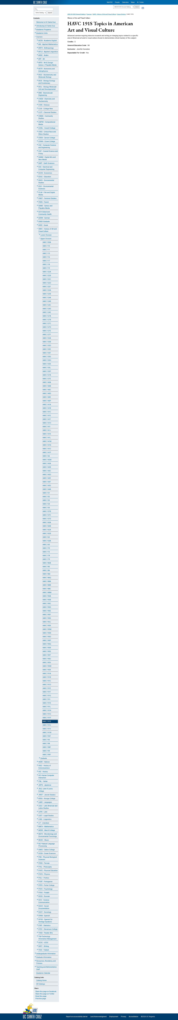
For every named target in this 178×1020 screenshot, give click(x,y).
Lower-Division (46, 235)
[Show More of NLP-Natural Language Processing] (37, 843)
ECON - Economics (45, 173)
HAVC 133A (47, 338)
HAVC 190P (47, 640)
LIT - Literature (43, 823)
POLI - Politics (43, 878)
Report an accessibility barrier (77, 1017)
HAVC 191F (47, 692)
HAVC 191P (47, 718)
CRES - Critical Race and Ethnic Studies (47, 133)
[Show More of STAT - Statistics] (37, 925)
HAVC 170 (46, 548)
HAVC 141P (47, 452)
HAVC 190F (47, 615)
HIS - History (43, 772)
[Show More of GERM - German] (37, 217)
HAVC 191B (47, 677)
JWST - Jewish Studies (46, 795)
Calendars (125, 2)
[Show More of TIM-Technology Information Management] (37, 936)
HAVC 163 (46, 537)
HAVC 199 (46, 751)
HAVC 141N (47, 445)
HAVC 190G (47, 618)
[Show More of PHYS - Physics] (37, 874)
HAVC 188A (47, 581)
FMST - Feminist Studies (47, 198)
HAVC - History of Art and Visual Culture (47, 230)
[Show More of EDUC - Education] (37, 176)
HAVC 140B (47, 386)
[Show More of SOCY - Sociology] (37, 912)
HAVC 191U (47, 725)
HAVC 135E (47, 349)
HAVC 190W (47, 666)
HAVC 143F (47, 482)
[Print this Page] (143, 8)
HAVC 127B (47, 320)
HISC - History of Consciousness (44, 767)
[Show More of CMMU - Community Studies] (37, 116)
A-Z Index (140, 2)
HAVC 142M (47, 460)
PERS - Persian (44, 863)
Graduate (43, 758)
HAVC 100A (47, 242)
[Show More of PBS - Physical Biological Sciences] (37, 857)
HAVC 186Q (47, 578)
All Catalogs (40, 984)
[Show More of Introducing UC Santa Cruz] (35, 25)
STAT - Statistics (44, 925)
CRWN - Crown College (46, 141)
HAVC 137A (47, 375)
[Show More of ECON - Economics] (37, 172)
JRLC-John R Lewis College (45, 790)
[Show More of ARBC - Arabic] (37, 55)
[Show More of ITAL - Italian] (37, 781)
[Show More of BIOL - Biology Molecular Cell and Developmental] (37, 86)
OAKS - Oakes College (46, 850)
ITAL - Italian (42, 781)
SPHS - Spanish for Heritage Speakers (45, 920)
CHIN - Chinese (44, 105)
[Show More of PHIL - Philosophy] (37, 866)
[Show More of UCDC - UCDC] (37, 942)
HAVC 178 (46, 556)
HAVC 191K (47, 703)
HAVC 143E (47, 478)
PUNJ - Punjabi (43, 893)
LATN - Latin (42, 812)
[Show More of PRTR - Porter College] (37, 885)
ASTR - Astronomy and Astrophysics (46, 70)
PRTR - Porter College (46, 885)
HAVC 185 (46, 567)
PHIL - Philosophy (45, 867)
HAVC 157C (47, 515)
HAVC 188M (47, 592)
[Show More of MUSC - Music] (37, 840)
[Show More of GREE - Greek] (37, 225)
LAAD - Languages (45, 802)
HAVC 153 (46, 500)
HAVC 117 (46, 261)
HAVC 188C (47, 589)
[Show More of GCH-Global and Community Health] (37, 211)
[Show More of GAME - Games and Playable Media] (37, 205)
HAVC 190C (47, 603)
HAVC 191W (47, 732)
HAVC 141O (47, 449)
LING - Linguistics (44, 819)
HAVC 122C (47, 279)
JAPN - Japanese (44, 785)
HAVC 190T (47, 655)
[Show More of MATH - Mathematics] (37, 826)
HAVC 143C (47, 471)
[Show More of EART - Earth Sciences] (37, 163)
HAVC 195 (46, 740)
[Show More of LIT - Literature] (37, 822)
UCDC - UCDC (43, 943)
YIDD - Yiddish (43, 950)
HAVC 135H (47, 360)
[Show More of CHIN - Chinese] (37, 104)
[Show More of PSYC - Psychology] (37, 888)
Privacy (123, 1017)
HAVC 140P (47, 401)
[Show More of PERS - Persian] (37, 863)
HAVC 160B (47, 526)
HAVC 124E (47, 312)
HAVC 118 (46, 264)
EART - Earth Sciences (46, 163)
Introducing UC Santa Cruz (45, 26)
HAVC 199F (47, 755)
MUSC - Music (43, 840)
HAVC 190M (47, 629)
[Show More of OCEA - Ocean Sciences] (37, 853)
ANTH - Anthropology (46, 48)
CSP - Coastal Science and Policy (48, 152)
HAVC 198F (47, 747)
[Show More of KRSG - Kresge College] (37, 798)
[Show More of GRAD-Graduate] (37, 221)
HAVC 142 (46, 456)
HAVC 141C (47, 412)
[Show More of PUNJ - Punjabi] (37, 892)
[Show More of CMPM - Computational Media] (37, 121)
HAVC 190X (47, 670)
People (117, 2)
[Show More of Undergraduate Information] (35, 953)
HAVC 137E (47, 379)
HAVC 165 (46, 545)
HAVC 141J (47, 430)
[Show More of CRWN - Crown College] (37, 141)
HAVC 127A (47, 316)
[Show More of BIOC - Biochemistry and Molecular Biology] (37, 74)
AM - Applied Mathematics (48, 44)
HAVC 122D (47, 283)
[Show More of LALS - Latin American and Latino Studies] (37, 805)
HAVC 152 (46, 497)
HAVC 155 (46, 508)
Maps (133, 2)
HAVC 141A (47, 404)
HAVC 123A (47, 290)
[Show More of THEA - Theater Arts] (37, 932)
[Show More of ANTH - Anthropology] (37, 47)
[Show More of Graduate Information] (35, 957)
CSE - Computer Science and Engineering (47, 146)
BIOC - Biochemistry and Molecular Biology (47, 76)
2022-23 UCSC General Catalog (76, 14)
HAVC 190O (47, 637)
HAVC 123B (47, 294)
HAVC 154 (46, 504)
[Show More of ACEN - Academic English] (37, 40)
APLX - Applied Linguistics (48, 52)
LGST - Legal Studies (46, 816)
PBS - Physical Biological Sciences (47, 858)
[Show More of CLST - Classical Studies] (37, 112)
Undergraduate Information (46, 954)
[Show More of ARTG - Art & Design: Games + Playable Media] (37, 62)
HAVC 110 (46, 246)
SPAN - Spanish (44, 916)
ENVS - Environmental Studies (46, 181)
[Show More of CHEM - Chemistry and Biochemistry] (37, 98)
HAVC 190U (47, 659)
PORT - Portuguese (45, 882)
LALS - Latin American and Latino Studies (47, 807)
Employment (113, 1017)
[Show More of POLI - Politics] (37, 877)
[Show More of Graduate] (39, 758)
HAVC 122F (47, 287)
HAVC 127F (47, 334)
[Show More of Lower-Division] (39, 234)
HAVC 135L (47, 368)
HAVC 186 (46, 570)
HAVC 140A (47, 382)
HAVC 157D (47, 519)
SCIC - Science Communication (43, 901)
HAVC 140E (47, 397)
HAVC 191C (47, 681)
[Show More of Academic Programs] (35, 29)
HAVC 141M (47, 441)
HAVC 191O (47, 714)
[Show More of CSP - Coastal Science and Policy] (37, 151)
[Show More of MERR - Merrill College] (37, 830)
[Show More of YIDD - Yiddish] (37, 949)
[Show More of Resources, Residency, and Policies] (35, 960)
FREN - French (43, 202)
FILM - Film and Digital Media (46, 193)
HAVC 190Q (47, 644)
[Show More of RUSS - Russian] (37, 896)
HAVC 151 (46, 493)
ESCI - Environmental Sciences (45, 187)
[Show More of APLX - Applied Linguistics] (37, 51)
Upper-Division (45, 239)
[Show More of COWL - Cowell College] (37, 128)
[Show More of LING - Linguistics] (37, 819)
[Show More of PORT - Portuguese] (37, 881)
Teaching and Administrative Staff (46, 968)
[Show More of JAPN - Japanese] (37, 785)
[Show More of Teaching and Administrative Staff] (35, 967)
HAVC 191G (47, 696)
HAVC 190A (47, 596)
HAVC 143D (47, 475)
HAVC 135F (47, 353)
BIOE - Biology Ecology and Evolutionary (46, 82)
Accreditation (133, 1017)
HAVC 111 (46, 250)
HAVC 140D (47, 393)
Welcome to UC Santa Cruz (46, 22)
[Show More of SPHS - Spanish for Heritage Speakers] (37, 919)
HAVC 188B (47, 585)
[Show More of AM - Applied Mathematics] (37, 44)
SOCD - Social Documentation (43, 907)
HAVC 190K (47, 626)
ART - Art (41, 59)
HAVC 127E (47, 331)
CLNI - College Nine (45, 109)
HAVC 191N (47, 710)
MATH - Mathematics (46, 827)
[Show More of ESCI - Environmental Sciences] (37, 186)
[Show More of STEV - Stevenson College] (37, 929)
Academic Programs (43, 30)
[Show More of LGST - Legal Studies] (37, 815)
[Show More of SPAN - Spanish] (37, 915)
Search (50, 12)
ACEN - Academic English (47, 41)
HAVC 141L (47, 438)
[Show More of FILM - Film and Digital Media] (37, 192)
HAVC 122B (47, 275)
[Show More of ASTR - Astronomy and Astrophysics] (37, 68)
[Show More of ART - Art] (37, 58)
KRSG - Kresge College (46, 798)
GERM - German (44, 218)
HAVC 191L (47, 707)
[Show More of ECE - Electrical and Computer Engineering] (37, 166)
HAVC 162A (47, 530)
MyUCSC (110, 2)
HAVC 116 (46, 257)
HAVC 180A (47, 563)
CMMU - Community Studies (45, 117)
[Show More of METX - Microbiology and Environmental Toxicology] (37, 833)
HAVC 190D (47, 607)
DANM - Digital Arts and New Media (47, 158)
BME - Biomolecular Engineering (45, 94)
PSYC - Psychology (45, 889)
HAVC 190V (47, 662)
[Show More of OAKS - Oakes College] (37, 849)
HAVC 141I (46, 427)
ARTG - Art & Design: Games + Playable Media (47, 64)
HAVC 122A (47, 272)
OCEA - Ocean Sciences (47, 853)
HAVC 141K (47, 434)
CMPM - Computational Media (46, 123)
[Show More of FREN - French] (37, 202)
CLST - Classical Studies (47, 112)
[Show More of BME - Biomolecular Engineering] (37, 92)
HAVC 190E (47, 611)
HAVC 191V (47, 729)
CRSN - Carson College (46, 138)
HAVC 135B (47, 342)
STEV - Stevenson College (47, 929)
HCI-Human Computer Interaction (46, 776)
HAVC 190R (47, 648)
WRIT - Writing (43, 946)
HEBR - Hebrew (44, 762)
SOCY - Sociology (44, 912)
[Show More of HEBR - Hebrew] (37, 761)
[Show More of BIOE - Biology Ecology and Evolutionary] (37, 80)
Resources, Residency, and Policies (46, 962)
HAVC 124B (47, 301)
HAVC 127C (47, 323)
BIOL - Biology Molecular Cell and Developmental (47, 88)
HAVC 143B (47, 467)
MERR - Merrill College (46, 830)
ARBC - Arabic (43, 55)
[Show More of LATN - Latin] (37, 811)
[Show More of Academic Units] (35, 33)
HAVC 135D (47, 345)
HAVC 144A (47, 489)
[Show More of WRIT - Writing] (37, 946)
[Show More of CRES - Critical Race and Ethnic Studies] (37, 131)
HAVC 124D (47, 309)
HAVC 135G (47, 357)
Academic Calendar (43, 973)
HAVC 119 (46, 268)
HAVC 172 (46, 552)
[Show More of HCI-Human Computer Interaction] (37, 775)
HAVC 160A (47, 522)
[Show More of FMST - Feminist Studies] (37, 198)
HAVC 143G (47, 486)
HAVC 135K (47, 364)
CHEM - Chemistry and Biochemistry (46, 100)
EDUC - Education (44, 177)
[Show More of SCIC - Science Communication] (37, 899)
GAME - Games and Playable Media (45, 207)
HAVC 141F (47, 419)
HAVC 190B (47, 600)
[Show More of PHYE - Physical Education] (37, 870)
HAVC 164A (47, 541)
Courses (39, 37)
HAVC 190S (47, 651)
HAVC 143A (47, 463)
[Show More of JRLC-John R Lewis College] (37, 788)
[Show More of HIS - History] (37, 771)
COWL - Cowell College (46, 128)
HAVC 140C (47, 390)
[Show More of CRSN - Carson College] (37, 137)
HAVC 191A (47, 673)
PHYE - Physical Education (48, 870)
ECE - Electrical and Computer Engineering (46, 168)
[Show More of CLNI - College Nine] (37, 108)
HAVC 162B (47, 533)
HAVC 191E (47, 688)
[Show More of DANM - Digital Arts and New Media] (37, 157)
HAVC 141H (47, 423)
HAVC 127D (47, 327)
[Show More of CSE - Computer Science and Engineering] (37, 145)
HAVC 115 (46, 253)
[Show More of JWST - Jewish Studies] (37, 794)
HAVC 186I (46, 574)
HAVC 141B (47, 408)
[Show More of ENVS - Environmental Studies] (37, 180)
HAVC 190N (47, 633)
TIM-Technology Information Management (47, 937)
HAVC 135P (47, 371)
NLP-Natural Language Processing (46, 845)
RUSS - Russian (44, 896)
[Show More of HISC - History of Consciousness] (37, 765)
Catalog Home (41, 980)
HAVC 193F (47, 736)
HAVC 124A (47, 298)
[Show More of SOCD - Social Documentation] (37, 906)
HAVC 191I (46, 699)
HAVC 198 (46, 743)
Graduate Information (43, 957)
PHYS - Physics (44, 874)
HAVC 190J (47, 622)
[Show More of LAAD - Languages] (37, 802)
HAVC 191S (47, 721)
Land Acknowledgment (98, 1017)
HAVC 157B (47, 511)
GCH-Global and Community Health (45, 213)
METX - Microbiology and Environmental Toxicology (47, 835)
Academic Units (42, 33)
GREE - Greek (43, 225)
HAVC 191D (47, 685)
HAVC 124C (47, 305)
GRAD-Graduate (44, 221)
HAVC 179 (46, 559)
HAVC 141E (47, 415)
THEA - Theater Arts (45, 933)
